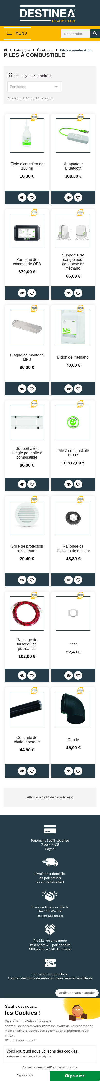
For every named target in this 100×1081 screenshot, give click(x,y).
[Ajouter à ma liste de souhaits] (31, 197)
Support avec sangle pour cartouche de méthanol (73, 261)
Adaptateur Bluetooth (73, 166)
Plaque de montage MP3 (27, 357)
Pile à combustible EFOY (73, 453)
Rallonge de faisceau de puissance (26, 644)
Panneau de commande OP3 (27, 261)
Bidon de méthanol (73, 357)
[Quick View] (22, 197)
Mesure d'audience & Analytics (30, 1056)
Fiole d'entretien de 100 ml (26, 166)
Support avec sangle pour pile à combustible (26, 452)
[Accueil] (6, 50)
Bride (73, 644)
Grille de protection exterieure (27, 548)
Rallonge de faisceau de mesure (73, 548)
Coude (73, 740)
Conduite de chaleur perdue (27, 739)
